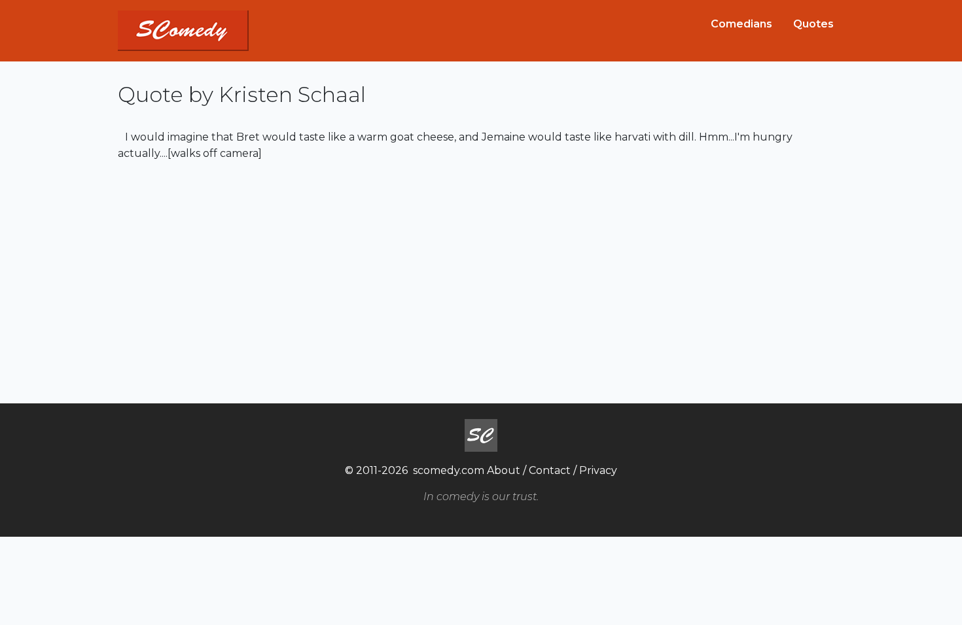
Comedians (741, 24)
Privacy (598, 470)
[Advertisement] (481, 280)
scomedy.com (448, 470)
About (503, 470)
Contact (550, 470)
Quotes (813, 24)
